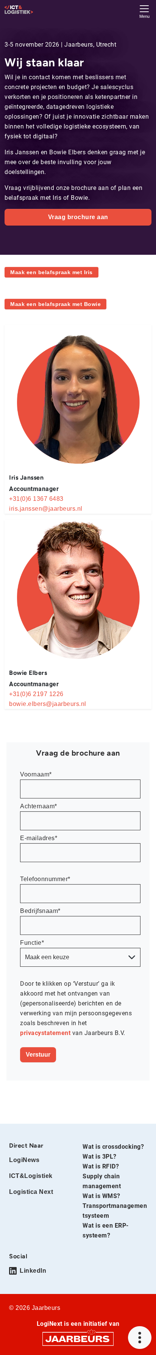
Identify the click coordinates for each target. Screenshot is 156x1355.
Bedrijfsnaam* (40, 911)
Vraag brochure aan (78, 217)
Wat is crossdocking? (113, 1146)
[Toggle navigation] (144, 11)
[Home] (19, 9)
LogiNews (24, 1160)
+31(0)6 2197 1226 (36, 694)
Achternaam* (38, 806)
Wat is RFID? (101, 1166)
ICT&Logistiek (31, 1176)
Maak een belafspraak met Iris (51, 272)
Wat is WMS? (101, 1196)
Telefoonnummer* (45, 879)
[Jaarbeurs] (78, 1338)
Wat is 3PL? (100, 1156)
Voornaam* (36, 774)
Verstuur (38, 1054)
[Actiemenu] (139, 1337)
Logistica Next (31, 1192)
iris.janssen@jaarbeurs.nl (46, 508)
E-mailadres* (38, 838)
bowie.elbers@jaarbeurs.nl (47, 704)
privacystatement (46, 1033)
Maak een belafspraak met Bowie (55, 304)
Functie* (32, 942)
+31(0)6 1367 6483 (36, 499)
